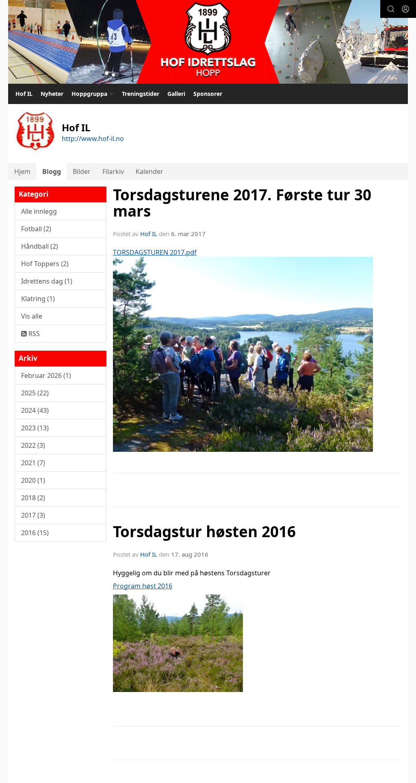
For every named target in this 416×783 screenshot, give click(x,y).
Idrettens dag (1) (46, 281)
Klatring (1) (38, 298)
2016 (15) (35, 532)
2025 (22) (35, 392)
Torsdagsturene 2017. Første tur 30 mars (242, 202)
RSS (33, 333)
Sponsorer (207, 94)
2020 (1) (33, 480)
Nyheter (52, 94)
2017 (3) (33, 515)
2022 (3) (33, 445)
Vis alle (31, 316)
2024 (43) (35, 410)
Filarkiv (113, 171)
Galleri (176, 94)
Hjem (22, 171)
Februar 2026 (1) (46, 375)
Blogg (51, 171)
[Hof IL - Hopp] (208, 42)
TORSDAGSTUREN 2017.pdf (155, 252)
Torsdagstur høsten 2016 (204, 531)
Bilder (82, 171)
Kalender (149, 171)
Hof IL (23, 94)
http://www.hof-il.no (93, 138)
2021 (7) (33, 462)
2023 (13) (35, 427)
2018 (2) (33, 497)
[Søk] (391, 9)
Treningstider (140, 94)
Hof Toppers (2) (45, 263)
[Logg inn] (405, 9)
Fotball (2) (36, 228)
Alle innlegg (39, 211)
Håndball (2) (39, 246)
